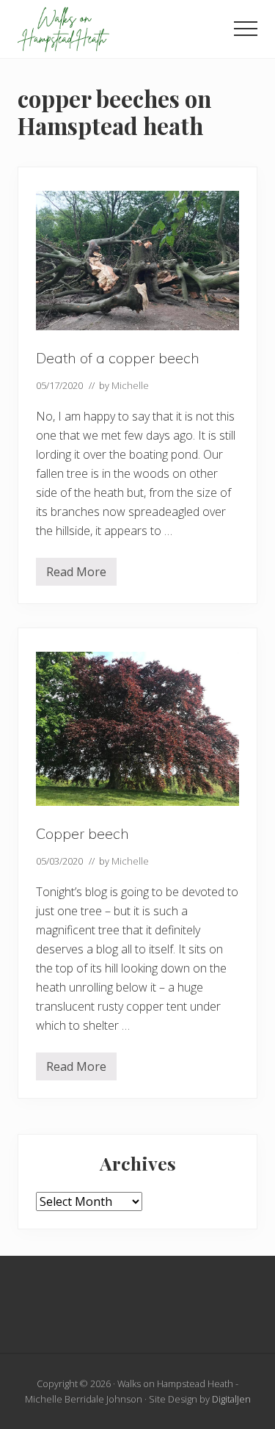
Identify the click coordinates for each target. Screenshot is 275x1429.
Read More (76, 575)
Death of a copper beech (117, 358)
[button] (245, 28)
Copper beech (82, 833)
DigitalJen (231, 1399)
